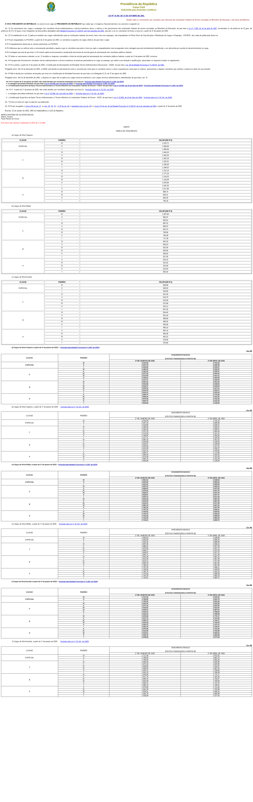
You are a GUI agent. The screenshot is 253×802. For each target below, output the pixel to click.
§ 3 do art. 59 (63, 106)
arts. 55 (47, 106)
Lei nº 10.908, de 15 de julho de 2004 (128, 86)
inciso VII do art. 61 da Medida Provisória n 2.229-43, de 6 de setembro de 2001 (125, 106)
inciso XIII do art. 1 (33, 106)
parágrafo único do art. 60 (81, 106)
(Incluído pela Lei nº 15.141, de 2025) (99, 90)
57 (55, 106)
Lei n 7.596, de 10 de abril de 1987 (202, 29)
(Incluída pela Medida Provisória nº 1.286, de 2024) (79, 348)
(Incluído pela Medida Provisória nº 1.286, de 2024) (104, 82)
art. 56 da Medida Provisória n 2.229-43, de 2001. (145, 65)
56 (52, 106)
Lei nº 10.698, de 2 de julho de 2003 (59, 84)
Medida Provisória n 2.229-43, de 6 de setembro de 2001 (82, 31)
